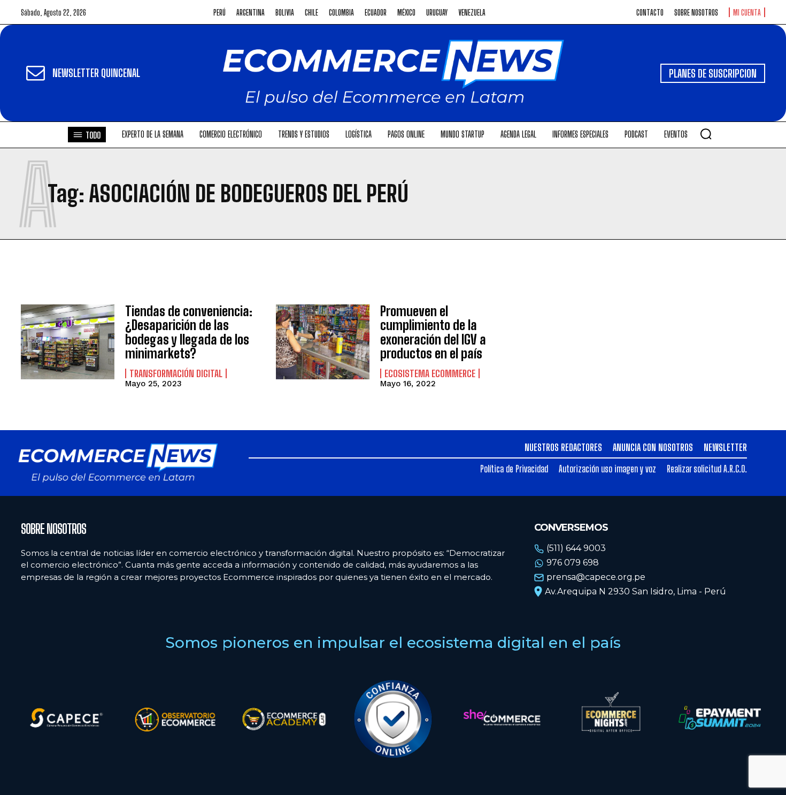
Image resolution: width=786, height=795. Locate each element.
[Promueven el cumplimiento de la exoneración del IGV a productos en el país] (322, 341)
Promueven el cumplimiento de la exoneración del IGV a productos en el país (433, 332)
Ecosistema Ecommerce (429, 373)
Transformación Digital (175, 373)
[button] (706, 134)
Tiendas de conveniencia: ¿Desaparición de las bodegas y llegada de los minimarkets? (188, 332)
